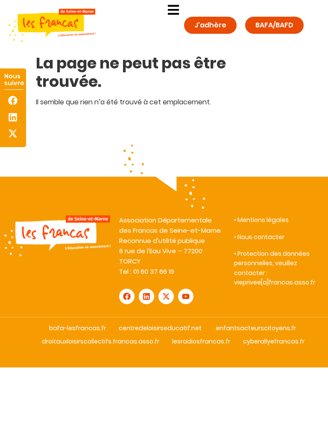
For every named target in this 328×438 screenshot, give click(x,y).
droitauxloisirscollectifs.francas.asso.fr (100, 341)
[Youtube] (185, 296)
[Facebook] (13, 100)
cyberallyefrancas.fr (274, 341)
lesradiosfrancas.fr (201, 341)
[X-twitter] (13, 133)
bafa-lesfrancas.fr (77, 328)
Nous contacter (260, 237)
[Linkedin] (13, 117)
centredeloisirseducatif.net (160, 328)
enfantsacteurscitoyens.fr (256, 328)
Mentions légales (263, 220)
